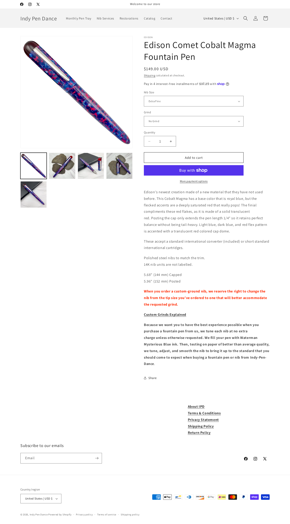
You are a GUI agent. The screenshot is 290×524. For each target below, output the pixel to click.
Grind (147, 112)
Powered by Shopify (60, 514)
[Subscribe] (97, 458)
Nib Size (149, 92)
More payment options (194, 181)
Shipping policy (130, 514)
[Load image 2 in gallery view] (62, 166)
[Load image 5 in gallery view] (33, 194)
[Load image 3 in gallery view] (91, 166)
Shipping (149, 75)
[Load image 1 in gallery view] (33, 166)
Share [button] (152, 378)
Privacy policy (84, 514)
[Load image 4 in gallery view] (119, 166)
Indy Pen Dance (39, 514)
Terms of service (106, 514)
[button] (246, 18)
